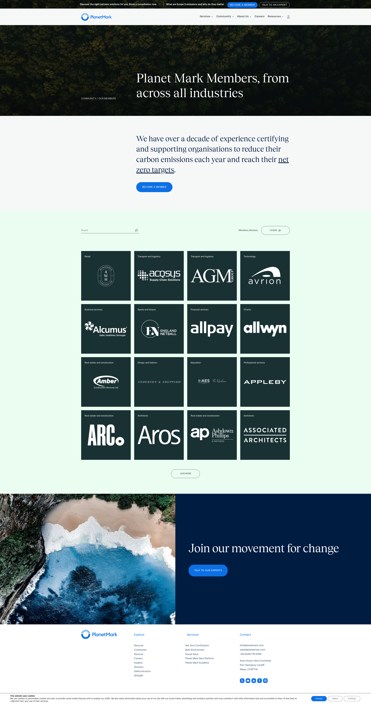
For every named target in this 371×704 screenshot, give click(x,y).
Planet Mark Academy (197, 663)
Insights (138, 663)
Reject (335, 699)
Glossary (138, 667)
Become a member (242, 5)
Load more (185, 474)
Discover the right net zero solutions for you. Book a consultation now (95, 4)
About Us (243, 16)
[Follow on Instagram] (265, 680)
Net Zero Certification (197, 645)
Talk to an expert (274, 5)
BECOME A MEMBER (154, 187)
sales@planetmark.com (252, 650)
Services (205, 16)
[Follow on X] (242, 680)
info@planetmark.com (252, 645)
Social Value (191, 654)
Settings (352, 699)
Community (223, 16)
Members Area (288, 17)
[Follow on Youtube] (248, 680)
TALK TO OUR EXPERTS (208, 570)
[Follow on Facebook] (259, 680)
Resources (274, 16)
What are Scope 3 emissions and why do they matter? (173, 4)
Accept (318, 699)
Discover (138, 645)
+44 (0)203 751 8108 (250, 654)
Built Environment (194, 650)
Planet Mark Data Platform (199, 658)
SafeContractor (142, 671)
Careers (259, 16)
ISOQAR (138, 676)
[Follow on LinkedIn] (253, 680)
